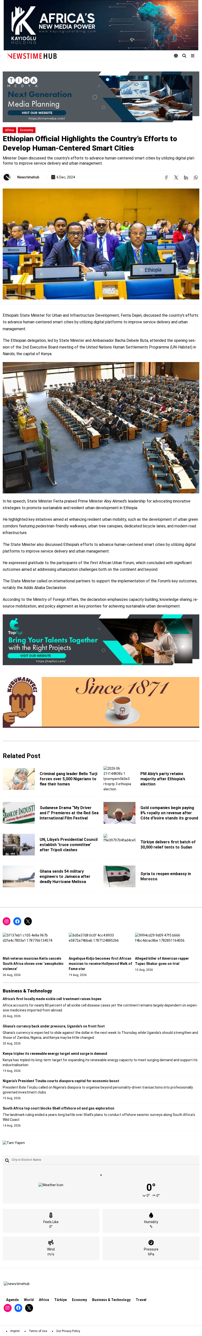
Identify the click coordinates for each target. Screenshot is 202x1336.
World (29, 1300)
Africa (9, 130)
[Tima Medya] (101, 96)
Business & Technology (111, 1300)
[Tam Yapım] (14, 1143)
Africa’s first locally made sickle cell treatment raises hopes (52, 999)
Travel (141, 1300)
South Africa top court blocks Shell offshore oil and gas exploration (58, 1108)
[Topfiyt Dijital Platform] (101, 640)
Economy (26, 130)
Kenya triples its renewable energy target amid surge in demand (55, 1054)
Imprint (15, 1331)
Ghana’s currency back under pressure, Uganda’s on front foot (54, 1026)
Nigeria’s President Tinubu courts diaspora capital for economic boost (61, 1081)
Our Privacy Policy (68, 1331)
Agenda (12, 1300)
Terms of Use (38, 1331)
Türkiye (60, 1300)
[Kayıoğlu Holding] (101, 25)
